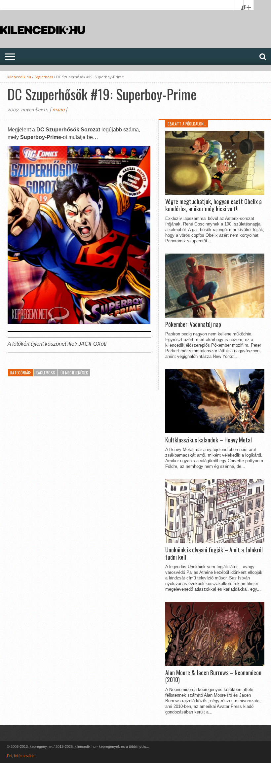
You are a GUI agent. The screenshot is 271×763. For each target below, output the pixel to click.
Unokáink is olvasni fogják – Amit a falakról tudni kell (214, 553)
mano (58, 109)
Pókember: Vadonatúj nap (193, 324)
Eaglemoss (43, 76)
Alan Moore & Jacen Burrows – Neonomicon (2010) (213, 676)
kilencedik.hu (19, 76)
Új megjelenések (74, 372)
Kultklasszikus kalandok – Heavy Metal (208, 440)
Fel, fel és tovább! (21, 756)
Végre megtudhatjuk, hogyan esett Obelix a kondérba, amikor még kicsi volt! (213, 205)
